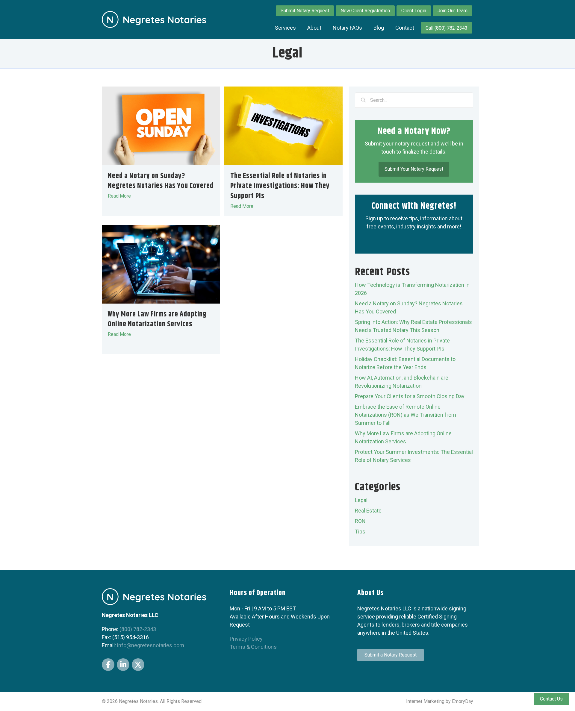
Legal (361, 500)
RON (360, 521)
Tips (360, 531)
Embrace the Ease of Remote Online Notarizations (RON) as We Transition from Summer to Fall (405, 415)
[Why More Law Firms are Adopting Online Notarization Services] (161, 263)
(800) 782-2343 (137, 629)
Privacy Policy (246, 639)
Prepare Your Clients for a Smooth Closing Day (409, 396)
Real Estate (368, 510)
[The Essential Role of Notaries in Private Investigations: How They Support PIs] (283, 125)
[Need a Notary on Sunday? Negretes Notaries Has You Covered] (161, 125)
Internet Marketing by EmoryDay (439, 701)
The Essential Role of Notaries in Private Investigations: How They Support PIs (280, 186)
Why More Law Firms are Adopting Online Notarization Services (157, 319)
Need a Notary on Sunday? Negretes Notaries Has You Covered (161, 181)
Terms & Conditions (253, 647)
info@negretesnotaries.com (150, 645)
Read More (122, 196)
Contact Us (551, 699)
